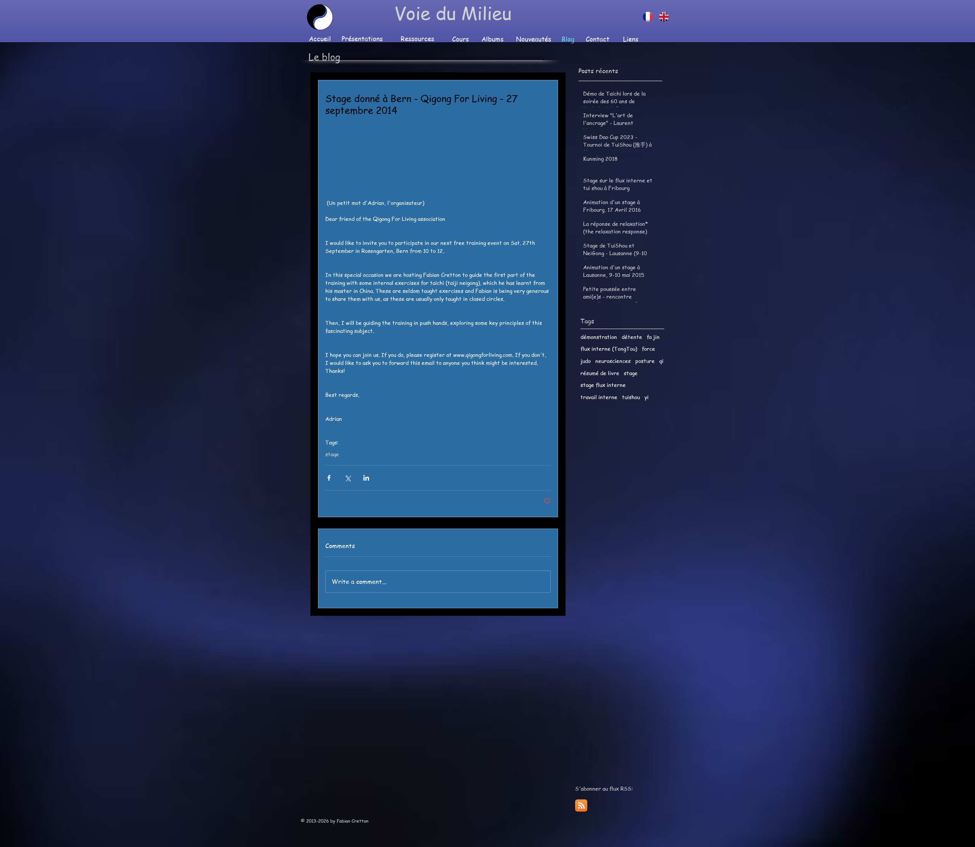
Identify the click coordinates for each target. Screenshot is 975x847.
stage (332, 454)
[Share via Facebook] (328, 477)
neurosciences (613, 360)
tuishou (631, 397)
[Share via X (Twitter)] (347, 477)
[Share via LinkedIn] (366, 477)
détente (632, 336)
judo (585, 360)
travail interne (598, 397)
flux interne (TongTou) (608, 348)
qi (661, 360)
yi (646, 397)
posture (645, 360)
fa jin (653, 336)
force (648, 348)
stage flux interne (603, 384)
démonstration (598, 336)
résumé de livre (599, 373)
